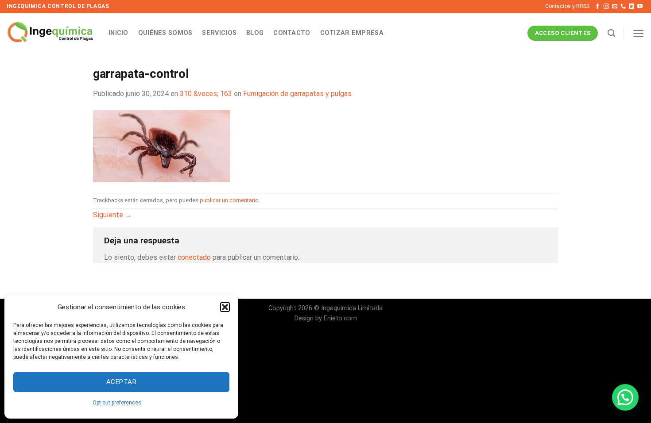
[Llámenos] (623, 7)
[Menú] (638, 33)
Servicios (219, 33)
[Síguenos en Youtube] (640, 7)
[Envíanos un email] (614, 7)
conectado (194, 257)
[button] (225, 307)
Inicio (118, 33)
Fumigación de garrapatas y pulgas (297, 93)
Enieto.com (340, 318)
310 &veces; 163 (206, 93)
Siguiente (112, 215)
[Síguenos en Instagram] (606, 7)
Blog (255, 33)
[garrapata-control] (161, 145)
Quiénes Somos (165, 33)
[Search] (611, 33)
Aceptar (121, 382)
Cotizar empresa (352, 33)
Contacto (291, 33)
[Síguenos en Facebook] (597, 7)
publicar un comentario (229, 200)
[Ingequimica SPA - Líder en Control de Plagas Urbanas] (51, 33)
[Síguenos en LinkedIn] (631, 7)
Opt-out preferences (117, 403)
